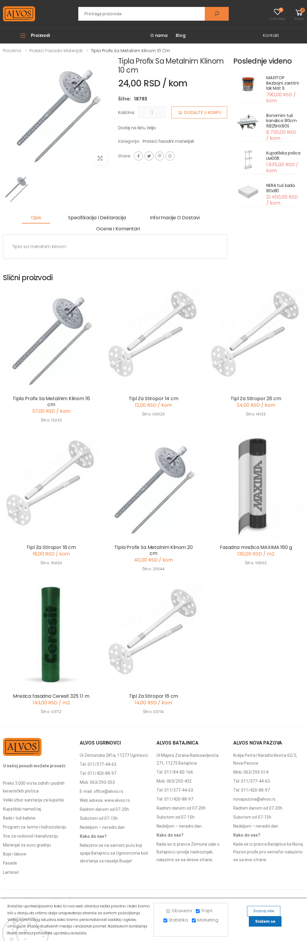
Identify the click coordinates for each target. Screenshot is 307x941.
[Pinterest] (169, 155)
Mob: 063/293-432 (174, 781)
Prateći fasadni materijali (55, 51)
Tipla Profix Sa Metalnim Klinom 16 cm (51, 401)
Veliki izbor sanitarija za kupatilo (33, 800)
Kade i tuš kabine (19, 818)
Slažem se (265, 921)
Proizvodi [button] (40, 35)
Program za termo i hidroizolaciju (34, 827)
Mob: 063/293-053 (97, 782)
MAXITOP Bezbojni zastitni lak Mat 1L (282, 83)
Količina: (126, 112)
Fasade (10, 863)
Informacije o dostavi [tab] (175, 217)
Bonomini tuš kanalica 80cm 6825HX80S (281, 120)
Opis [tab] (36, 217)
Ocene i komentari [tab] (118, 228)
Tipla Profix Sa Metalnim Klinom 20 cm (153, 550)
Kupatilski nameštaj (22, 809)
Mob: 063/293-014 (250, 772)
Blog (180, 35)
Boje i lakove (14, 854)
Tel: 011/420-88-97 (98, 773)
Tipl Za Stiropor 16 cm (153, 696)
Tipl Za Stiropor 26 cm (256, 398)
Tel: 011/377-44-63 (98, 764)
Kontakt (271, 35)
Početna (12, 51)
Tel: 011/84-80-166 (174, 772)
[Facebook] (138, 155)
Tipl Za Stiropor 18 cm (51, 547)
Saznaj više (263, 910)
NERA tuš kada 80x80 (280, 188)
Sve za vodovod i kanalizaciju (30, 836)
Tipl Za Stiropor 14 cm (153, 398)
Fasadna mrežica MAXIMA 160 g (256, 547)
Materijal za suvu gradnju (27, 845)
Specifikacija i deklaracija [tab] (97, 217)
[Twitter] (149, 155)
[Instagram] (159, 155)
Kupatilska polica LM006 (283, 155)
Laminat (11, 872)
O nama (159, 35)
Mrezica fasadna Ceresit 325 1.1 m (51, 696)
